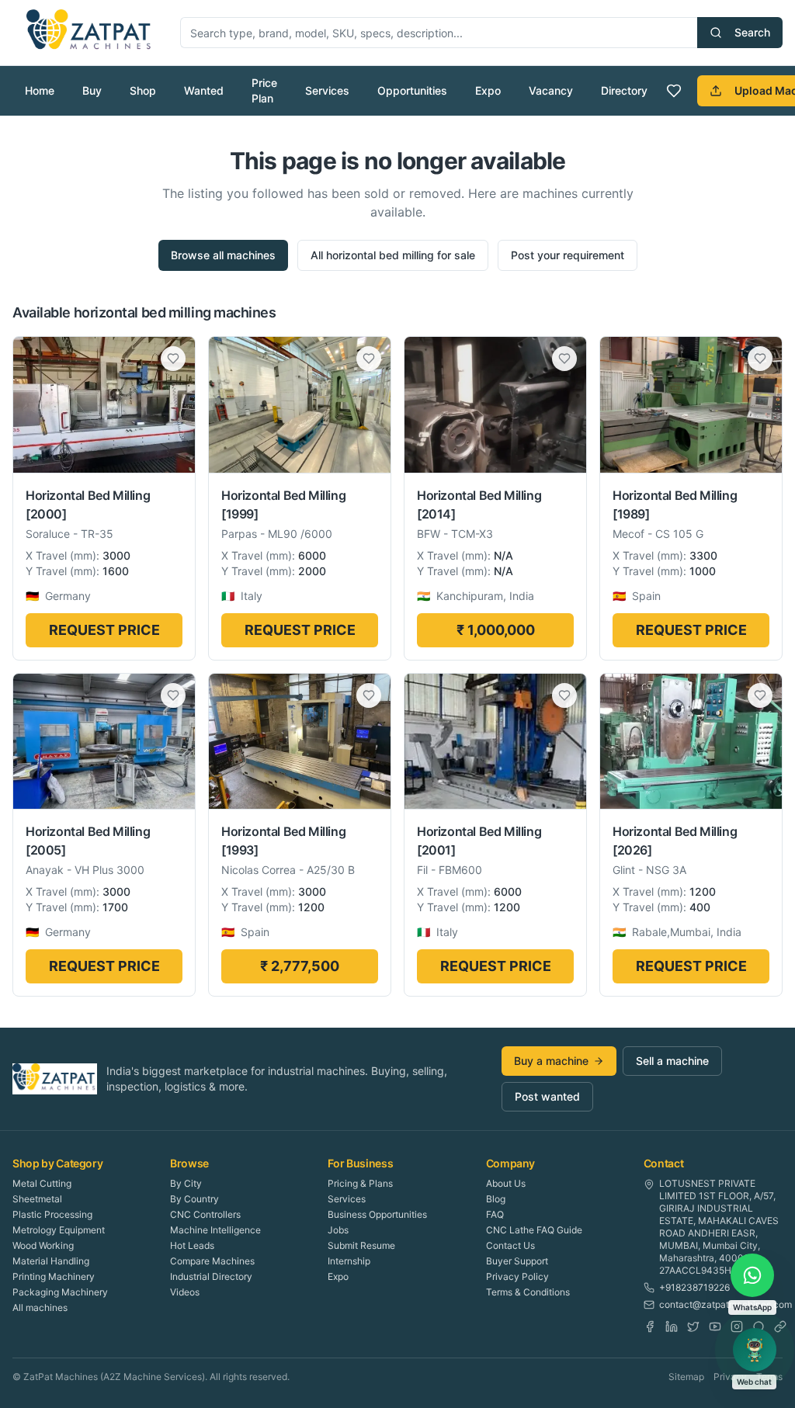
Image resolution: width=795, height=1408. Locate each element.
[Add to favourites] (173, 358)
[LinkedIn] (671, 1326)
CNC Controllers (205, 1214)
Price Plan (264, 90)
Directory (624, 90)
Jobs (338, 1230)
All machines (40, 1307)
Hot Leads (192, 1245)
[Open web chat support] (754, 1350)
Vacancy (551, 90)
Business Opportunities (377, 1214)
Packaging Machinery (60, 1292)
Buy (92, 90)
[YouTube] (715, 1326)
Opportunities (412, 90)
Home (39, 90)
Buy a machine (551, 1060)
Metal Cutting (41, 1183)
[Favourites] (674, 91)
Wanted (204, 90)
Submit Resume (361, 1245)
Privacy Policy (517, 1276)
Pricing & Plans (360, 1183)
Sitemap (686, 1376)
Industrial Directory (211, 1276)
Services (327, 90)
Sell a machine (672, 1060)
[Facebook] (650, 1326)
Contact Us (510, 1245)
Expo (488, 90)
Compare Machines (212, 1261)
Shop (143, 90)
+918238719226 (694, 1287)
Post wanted (547, 1096)
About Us (506, 1183)
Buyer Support (517, 1261)
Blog (495, 1199)
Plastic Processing (52, 1214)
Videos (185, 1292)
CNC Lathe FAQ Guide (534, 1230)
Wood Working (43, 1245)
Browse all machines (223, 255)
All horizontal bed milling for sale (393, 255)
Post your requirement (567, 255)
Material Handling (50, 1261)
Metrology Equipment (58, 1230)
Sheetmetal (37, 1199)
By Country (194, 1199)
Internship (349, 1261)
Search (752, 32)
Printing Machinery (53, 1276)
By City (186, 1183)
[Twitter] (693, 1326)
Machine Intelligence (215, 1230)
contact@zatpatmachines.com (725, 1304)
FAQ (495, 1214)
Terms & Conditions (528, 1292)
